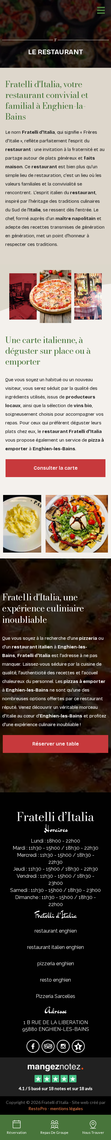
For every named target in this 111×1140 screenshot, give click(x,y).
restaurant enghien (56, 931)
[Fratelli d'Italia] (55, 1067)
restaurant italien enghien (55, 947)
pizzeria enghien (55, 963)
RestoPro (37, 1108)
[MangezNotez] (78, 1050)
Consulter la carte (56, 468)
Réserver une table (55, 744)
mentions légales (66, 1108)
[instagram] (63, 1050)
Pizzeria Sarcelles (55, 996)
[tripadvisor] (48, 1050)
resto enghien (55, 980)
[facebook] (33, 1050)
